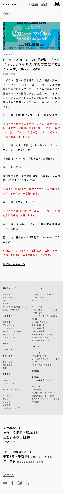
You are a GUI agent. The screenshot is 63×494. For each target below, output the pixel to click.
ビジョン (7, 303)
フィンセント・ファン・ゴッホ (44, 310)
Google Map (9, 441)
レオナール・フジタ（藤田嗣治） (45, 316)
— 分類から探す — (39, 322)
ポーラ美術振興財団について (15, 306)
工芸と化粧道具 (37, 331)
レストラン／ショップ (12, 389)
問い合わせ (36, 386)
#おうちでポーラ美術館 (41, 365)
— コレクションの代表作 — (43, 294)
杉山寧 (34, 319)
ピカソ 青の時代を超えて (21, 80)
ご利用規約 (36, 389)
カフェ (6, 399)
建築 (5, 368)
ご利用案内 (7, 316)
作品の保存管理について (41, 340)
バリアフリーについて (12, 331)
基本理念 (7, 294)
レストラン (7, 395)
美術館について (9, 288)
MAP (44, 5)
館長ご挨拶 (7, 297)
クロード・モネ (37, 297)
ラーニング (36, 346)
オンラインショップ (11, 408)
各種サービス (8, 334)
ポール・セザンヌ (38, 306)
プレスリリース (9, 383)
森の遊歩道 (7, 365)
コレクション (37, 288)
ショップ (7, 402)
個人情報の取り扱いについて (43, 392)
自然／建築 (7, 355)
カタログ (7, 405)
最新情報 (7, 374)
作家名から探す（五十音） (42, 334)
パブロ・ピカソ (37, 313)
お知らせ (7, 380)
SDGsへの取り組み (11, 310)
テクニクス (17, 97)
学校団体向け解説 (38, 356)
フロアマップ (8, 328)
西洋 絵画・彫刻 (38, 325)
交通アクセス (8, 325)
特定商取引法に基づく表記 (42, 395)
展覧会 (6, 343)
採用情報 (35, 371)
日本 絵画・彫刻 (38, 328)
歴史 (5, 300)
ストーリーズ (8, 349)
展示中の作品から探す (40, 337)
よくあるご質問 (9, 337)
